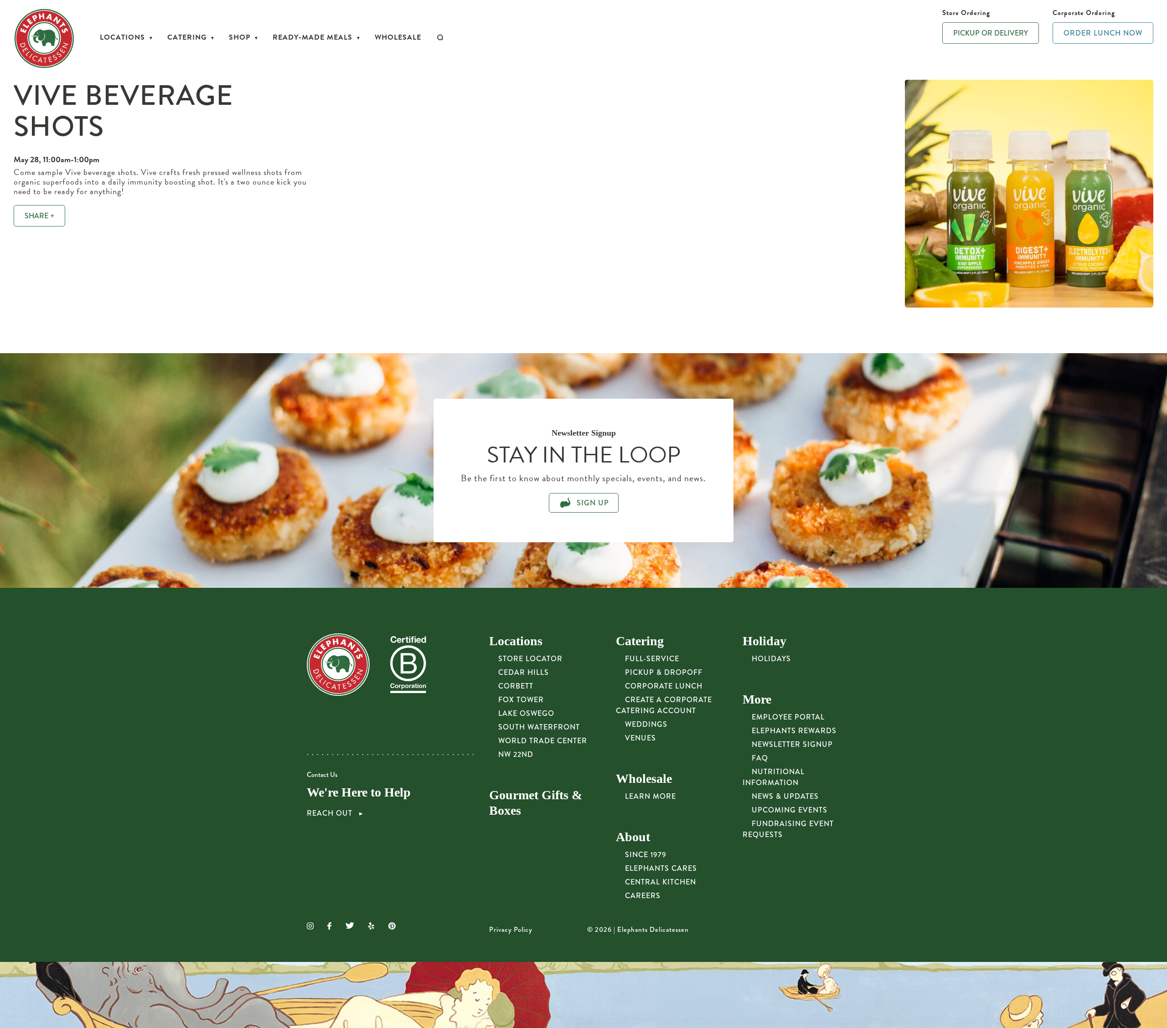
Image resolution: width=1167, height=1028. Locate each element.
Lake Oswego (526, 713)
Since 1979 (645, 854)
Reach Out (331, 813)
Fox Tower (521, 699)
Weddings (646, 724)
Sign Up (591, 503)
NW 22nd (515, 754)
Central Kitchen (660, 882)
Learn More (650, 796)
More (757, 699)
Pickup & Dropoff (663, 672)
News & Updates (785, 796)
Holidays (771, 658)
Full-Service (652, 658)
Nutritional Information (774, 777)
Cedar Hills (523, 672)
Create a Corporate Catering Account (664, 705)
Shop (239, 37)
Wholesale (398, 37)
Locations (122, 37)
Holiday (764, 641)
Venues (640, 738)
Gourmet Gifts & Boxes (535, 802)
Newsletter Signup (792, 744)
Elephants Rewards (794, 730)
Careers (643, 895)
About (633, 837)
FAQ (760, 758)
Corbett (515, 686)
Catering (187, 37)
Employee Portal (788, 717)
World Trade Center (542, 740)
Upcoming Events (789, 810)
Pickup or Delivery (990, 33)
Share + (39, 216)
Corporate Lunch (663, 686)
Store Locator (530, 658)
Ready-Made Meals (312, 37)
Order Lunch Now (1103, 33)
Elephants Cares (661, 868)
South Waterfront (539, 727)
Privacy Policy (510, 930)
